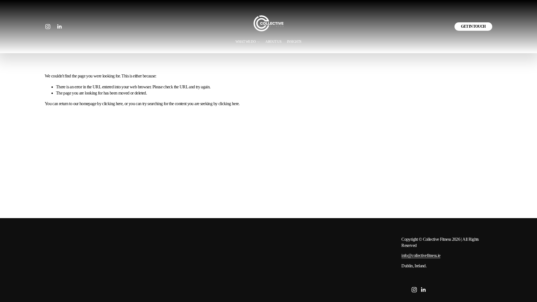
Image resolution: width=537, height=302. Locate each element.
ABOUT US (273, 42)
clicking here (112, 103)
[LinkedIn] (59, 26)
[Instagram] (48, 26)
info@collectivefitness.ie (420, 255)
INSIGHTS (294, 42)
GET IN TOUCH (473, 26)
